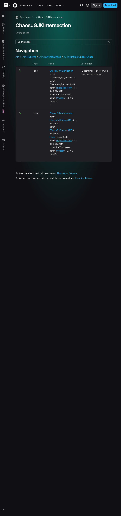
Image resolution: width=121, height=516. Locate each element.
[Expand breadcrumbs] (34, 17)
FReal (52, 137)
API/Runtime (29, 56)
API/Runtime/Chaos (50, 56)
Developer (25, 17)
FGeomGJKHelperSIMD (61, 120)
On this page (24, 42)
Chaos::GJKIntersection (61, 70)
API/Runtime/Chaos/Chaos (78, 56)
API (17, 56)
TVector (60, 98)
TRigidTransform (64, 87)
